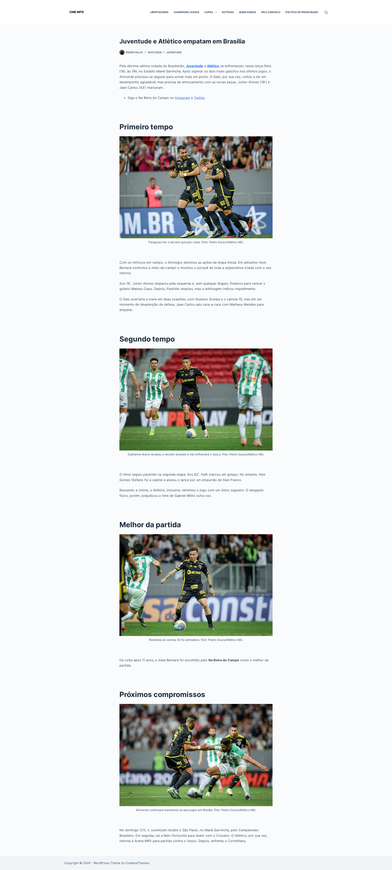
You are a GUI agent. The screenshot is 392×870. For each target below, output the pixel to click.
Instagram (182, 98)
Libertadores (159, 12)
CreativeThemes (137, 863)
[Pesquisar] (326, 12)
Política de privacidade (301, 12)
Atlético (213, 66)
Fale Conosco (270, 12)
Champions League (186, 12)
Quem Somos (247, 12)
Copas (208, 12)
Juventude (174, 52)
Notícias (228, 12)
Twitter (199, 98)
